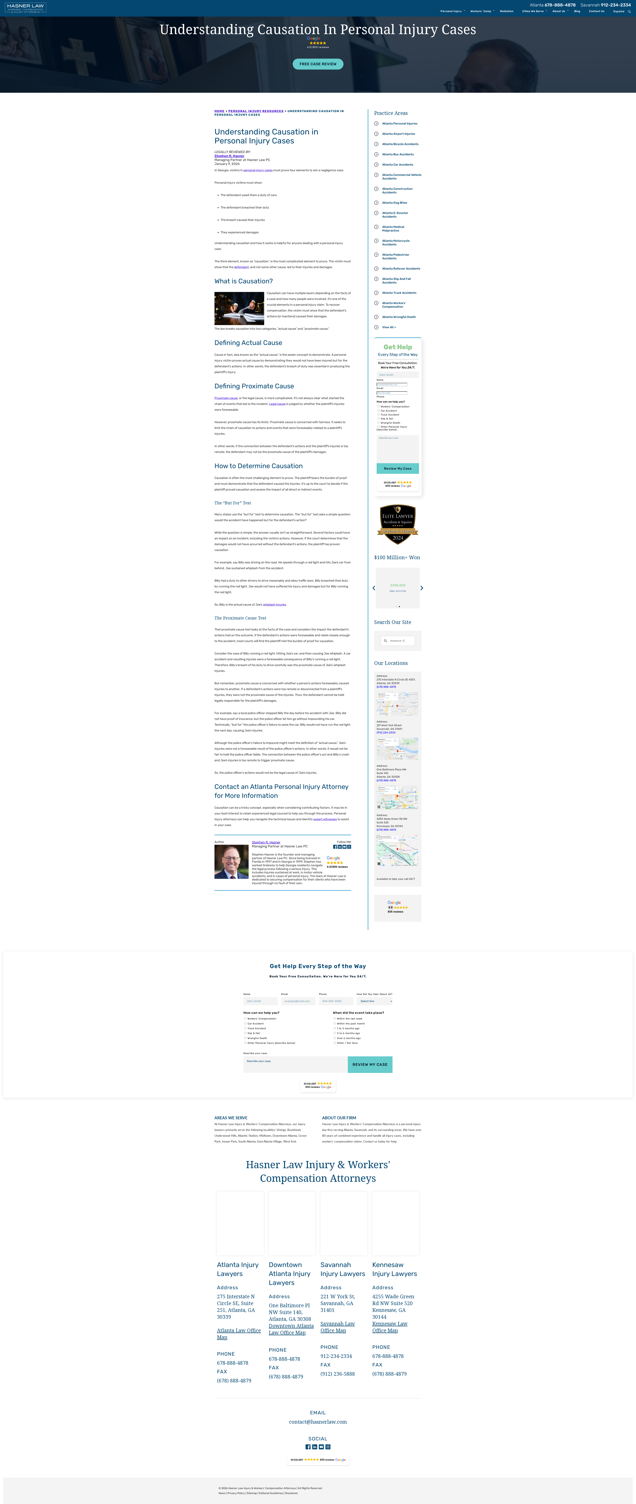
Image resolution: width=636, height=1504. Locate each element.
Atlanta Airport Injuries (398, 134)
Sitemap (252, 1493)
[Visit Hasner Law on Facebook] (335, 848)
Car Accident (389, 410)
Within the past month (351, 1023)
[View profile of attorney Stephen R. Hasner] (231, 862)
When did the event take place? (358, 1012)
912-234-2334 (606, 5)
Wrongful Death (390, 422)
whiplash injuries (274, 604)
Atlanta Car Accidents (397, 164)
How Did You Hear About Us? (375, 994)
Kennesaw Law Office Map (390, 1327)
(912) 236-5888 (337, 1373)
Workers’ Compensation (395, 406)
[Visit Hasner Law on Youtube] (345, 848)
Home (219, 111)
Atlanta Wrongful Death (399, 317)
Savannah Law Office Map (337, 1327)
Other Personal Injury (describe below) (392, 428)
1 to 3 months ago (348, 1028)
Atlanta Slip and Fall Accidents (396, 280)
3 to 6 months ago (348, 1033)
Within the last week (349, 1018)
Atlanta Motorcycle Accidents (396, 242)
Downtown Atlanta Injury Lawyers (289, 1274)
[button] (318, 42)
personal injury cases (258, 170)
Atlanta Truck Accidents (399, 293)
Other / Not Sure (347, 1043)
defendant (241, 267)
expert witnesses (325, 819)
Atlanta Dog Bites (394, 203)
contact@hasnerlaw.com (318, 1421)
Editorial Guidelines (271, 1493)
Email (284, 994)
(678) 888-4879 (234, 1380)
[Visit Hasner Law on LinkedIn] (340, 848)
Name (246, 994)
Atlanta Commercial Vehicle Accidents (401, 176)
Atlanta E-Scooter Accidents (395, 214)
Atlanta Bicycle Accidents (400, 144)
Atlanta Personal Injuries (400, 123)
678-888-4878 (553, 5)
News (222, 1493)
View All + (389, 327)
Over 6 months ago (349, 1038)
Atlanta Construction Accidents (397, 190)
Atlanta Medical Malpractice (393, 228)
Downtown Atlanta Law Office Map (291, 1329)
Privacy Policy (236, 1493)
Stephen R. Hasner (229, 156)
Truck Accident (390, 414)
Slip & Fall (387, 418)
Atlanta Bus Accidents (398, 154)
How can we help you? (261, 1012)
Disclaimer (291, 1493)
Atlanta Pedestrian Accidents (395, 256)
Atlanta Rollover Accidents (401, 268)
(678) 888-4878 (386, 780)
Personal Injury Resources (256, 111)
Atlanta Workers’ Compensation (394, 305)
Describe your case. (255, 1053)
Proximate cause (226, 398)
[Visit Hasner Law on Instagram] (349, 848)
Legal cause (277, 404)
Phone (323, 994)
